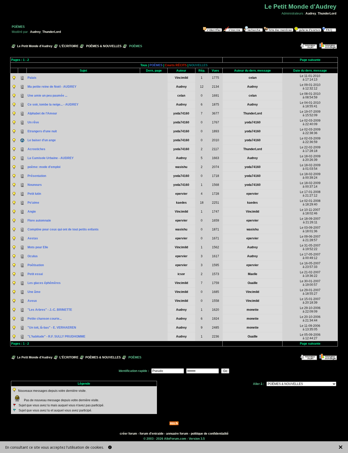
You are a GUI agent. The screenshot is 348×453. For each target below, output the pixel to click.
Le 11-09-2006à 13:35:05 (310, 327)
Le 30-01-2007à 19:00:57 (310, 283)
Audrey (310, 13)
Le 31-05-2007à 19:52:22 (310, 247)
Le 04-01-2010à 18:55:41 (310, 104)
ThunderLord (327, 13)
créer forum (128, 433)
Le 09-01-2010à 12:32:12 (310, 86)
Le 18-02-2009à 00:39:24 (310, 175)
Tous (143, 65)
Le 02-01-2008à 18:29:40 (310, 202)
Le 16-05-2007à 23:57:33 (310, 265)
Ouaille (253, 283)
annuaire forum (177, 433)
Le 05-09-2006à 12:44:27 (310, 336)
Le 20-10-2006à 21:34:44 (310, 318)
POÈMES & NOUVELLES (104, 46)
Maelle (252, 274)
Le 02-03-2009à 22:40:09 (310, 122)
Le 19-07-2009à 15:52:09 (310, 113)
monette (253, 310)
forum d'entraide (152, 433)
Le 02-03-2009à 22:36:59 (310, 140)
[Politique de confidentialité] (110, 447)
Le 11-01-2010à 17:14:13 (310, 77)
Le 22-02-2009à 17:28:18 (310, 149)
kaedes (181, 202)
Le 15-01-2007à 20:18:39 (310, 300)
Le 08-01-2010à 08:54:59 (310, 95)
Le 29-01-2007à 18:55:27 (310, 291)
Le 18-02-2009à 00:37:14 (310, 184)
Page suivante (310, 60)
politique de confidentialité (210, 433)
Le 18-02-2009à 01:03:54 (310, 167)
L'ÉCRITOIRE (68, 46)
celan (253, 78)
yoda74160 (181, 113)
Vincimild (181, 78)
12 (202, 86)
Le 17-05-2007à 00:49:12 (310, 256)
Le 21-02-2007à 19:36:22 (310, 274)
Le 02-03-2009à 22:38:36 (310, 131)
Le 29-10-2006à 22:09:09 (310, 309)
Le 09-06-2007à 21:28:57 (310, 238)
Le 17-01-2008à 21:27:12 (310, 193)
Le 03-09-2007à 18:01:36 (310, 229)
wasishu (181, 167)
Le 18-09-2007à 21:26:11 (310, 220)
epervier (181, 194)
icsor (181, 274)
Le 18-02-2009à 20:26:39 (310, 158)
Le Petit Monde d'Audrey (34, 46)
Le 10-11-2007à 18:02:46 (310, 211)
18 (202, 202)
